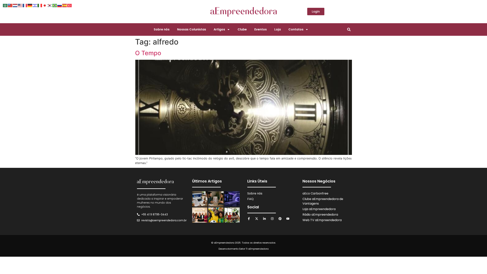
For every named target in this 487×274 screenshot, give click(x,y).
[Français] (25, 5)
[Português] (54, 5)
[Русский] (59, 5)
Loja (277, 29)
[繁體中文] (10, 5)
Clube (242, 29)
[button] (349, 29)
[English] (20, 5)
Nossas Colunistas (191, 29)
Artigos (219, 29)
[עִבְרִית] (35, 5)
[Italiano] (39, 5)
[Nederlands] (15, 5)
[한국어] (49, 5)
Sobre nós (161, 29)
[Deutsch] (30, 5)
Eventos (260, 29)
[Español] (64, 5)
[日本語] (44, 5)
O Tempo (148, 53)
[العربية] (5, 5)
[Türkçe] (69, 5)
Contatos (295, 29)
